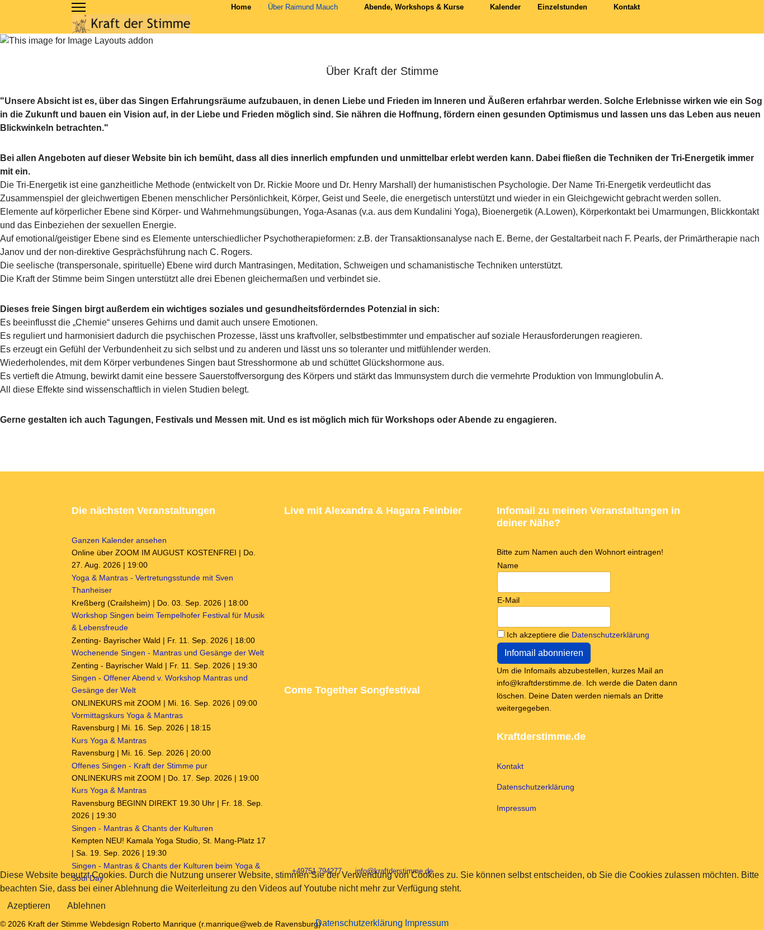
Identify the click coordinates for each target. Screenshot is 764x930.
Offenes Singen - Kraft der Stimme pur (139, 765)
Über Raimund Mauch (303, 7)
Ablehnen (86, 905)
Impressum (516, 808)
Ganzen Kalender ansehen (119, 540)
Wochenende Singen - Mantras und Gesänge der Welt (168, 652)
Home (241, 7)
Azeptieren (28, 905)
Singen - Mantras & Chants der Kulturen (142, 828)
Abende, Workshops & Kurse (414, 7)
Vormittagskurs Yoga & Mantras (127, 715)
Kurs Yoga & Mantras (109, 740)
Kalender (505, 7)
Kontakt (627, 7)
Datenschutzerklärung (610, 634)
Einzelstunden (562, 7)
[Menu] (79, 7)
